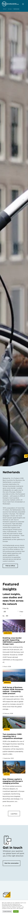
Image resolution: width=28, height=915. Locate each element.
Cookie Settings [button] (7, 911)
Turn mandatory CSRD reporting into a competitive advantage (12, 736)
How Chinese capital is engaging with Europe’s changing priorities (13, 781)
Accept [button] (16, 911)
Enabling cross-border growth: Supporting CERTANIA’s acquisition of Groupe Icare (14, 641)
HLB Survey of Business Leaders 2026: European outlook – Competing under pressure (13, 690)
